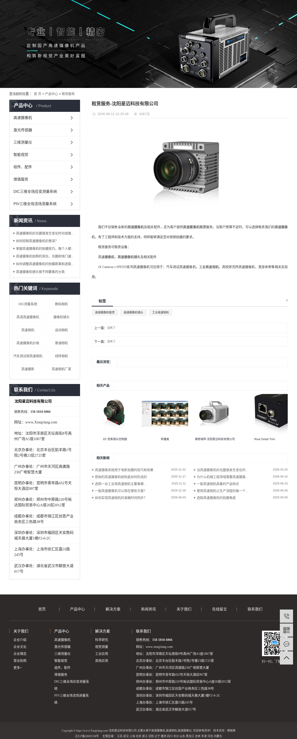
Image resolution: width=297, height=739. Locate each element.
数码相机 (61, 304)
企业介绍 (19, 640)
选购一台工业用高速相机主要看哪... (120, 484)
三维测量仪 (22, 142)
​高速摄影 (27, 369)
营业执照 (19, 660)
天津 (204, 736)
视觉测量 (101, 647)
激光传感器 (22, 130)
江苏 (120, 736)
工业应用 (101, 653)
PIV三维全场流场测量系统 (35, 204)
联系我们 (255, 609)
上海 (132, 736)
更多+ (17, 667)
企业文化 (19, 647)
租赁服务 (68, 94)
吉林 (197, 736)
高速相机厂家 (61, 369)
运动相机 (61, 330)
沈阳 (151, 736)
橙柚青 (231, 730)
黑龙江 (190, 736)
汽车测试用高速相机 (27, 356)
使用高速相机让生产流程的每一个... (222, 491)
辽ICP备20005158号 (87, 736)
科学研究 (101, 640)
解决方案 (113, 609)
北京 (138, 736)
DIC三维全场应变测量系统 (35, 192)
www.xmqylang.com (159, 647)
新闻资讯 (148, 609)
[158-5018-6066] (286, 616)
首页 (42, 609)
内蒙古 (218, 736)
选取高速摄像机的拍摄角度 (216, 498)
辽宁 (157, 736)
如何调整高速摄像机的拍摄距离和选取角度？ (46, 264)
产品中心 (51, 94)
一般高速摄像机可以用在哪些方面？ (121, 491)
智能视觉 (20, 155)
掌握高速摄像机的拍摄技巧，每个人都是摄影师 (46, 248)
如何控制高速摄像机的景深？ (37, 241)
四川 (170, 736)
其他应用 (101, 660)
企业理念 (19, 653)
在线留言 (219, 609)
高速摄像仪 (185, 730)
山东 (182, 736)
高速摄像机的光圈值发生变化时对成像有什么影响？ (46, 233)
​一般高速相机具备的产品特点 (218, 484)
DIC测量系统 (28, 304)
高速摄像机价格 (27, 343)
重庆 (163, 736)
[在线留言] (286, 644)
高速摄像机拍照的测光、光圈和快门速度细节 (46, 256)
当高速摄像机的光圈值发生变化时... (222, 470)
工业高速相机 (160, 312)
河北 (210, 736)
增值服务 (20, 179)
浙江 (145, 736)
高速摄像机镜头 (133, 312)
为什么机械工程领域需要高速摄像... (222, 477)
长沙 (176, 736)
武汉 (126, 736)
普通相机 (61, 343)
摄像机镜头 (61, 317)
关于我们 (184, 609)
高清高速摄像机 (27, 317)
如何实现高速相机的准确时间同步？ (121, 498)
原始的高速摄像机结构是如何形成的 (121, 477)
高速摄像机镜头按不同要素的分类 (40, 272)
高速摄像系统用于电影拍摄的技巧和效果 (124, 470)
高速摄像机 (22, 118)
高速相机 (27, 330)
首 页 (37, 94)
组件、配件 (22, 167)
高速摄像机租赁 (105, 312)
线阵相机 (61, 356)
